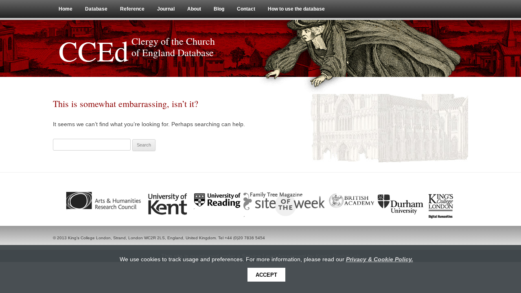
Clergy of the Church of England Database (173, 47)
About (194, 9)
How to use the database (296, 9)
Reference (132, 9)
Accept (266, 275)
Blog (219, 9)
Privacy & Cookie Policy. (379, 259)
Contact (246, 9)
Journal (166, 9)
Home (65, 9)
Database (96, 9)
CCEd (94, 50)
